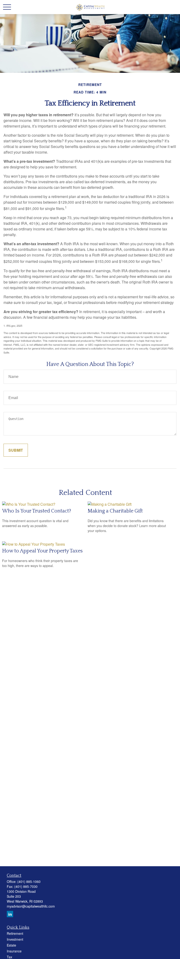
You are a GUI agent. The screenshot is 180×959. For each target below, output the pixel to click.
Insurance (14, 951)
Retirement (15, 933)
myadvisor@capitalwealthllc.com (31, 906)
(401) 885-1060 (29, 881)
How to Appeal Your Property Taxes (42, 551)
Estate (11, 945)
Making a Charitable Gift (115, 511)
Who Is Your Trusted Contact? (36, 511)
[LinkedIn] (10, 914)
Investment (15, 939)
